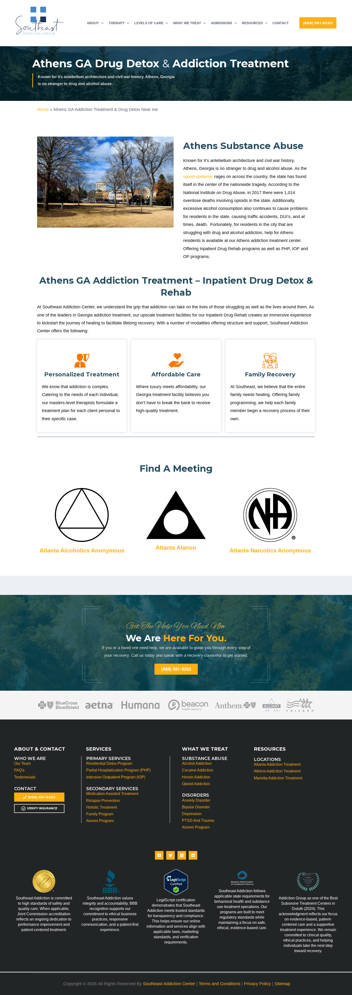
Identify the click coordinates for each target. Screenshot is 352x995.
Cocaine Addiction (197, 770)
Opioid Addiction (196, 784)
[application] (101, 23)
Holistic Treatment (101, 807)
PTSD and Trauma (198, 820)
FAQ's (19, 770)
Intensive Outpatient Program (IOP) (115, 777)
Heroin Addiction (196, 777)
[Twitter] (170, 855)
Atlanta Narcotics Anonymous (270, 550)
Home (43, 109)
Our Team (22, 763)
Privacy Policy (257, 983)
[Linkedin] (193, 855)
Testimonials (24, 777)
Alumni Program (100, 821)
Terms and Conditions (219, 983)
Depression (192, 814)
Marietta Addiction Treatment (278, 778)
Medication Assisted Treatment (112, 794)
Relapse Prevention (103, 801)
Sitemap (282, 983)
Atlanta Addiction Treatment (277, 764)
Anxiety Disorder (196, 800)
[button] (317, 23)
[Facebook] (159, 855)
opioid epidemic (198, 176)
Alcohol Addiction (197, 763)
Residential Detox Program (109, 763)
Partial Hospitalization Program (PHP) (118, 770)
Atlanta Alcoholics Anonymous (82, 550)
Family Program (99, 814)
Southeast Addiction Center (169, 983)
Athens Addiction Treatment (277, 771)
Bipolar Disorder (196, 807)
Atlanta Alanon (176, 547)
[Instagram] (181, 855)
